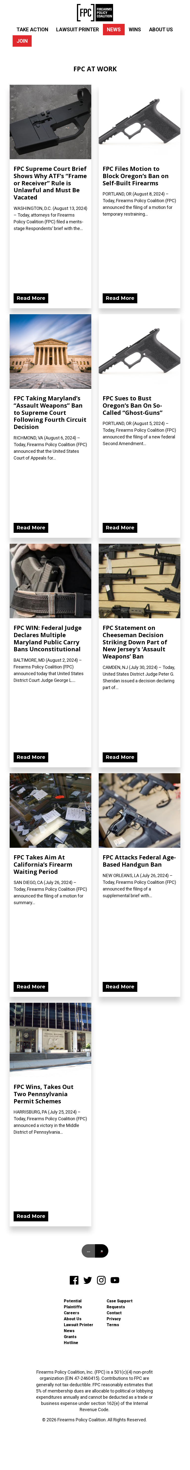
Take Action (32, 30)
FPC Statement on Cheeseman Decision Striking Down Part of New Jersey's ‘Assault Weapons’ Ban (135, 641)
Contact (114, 1313)
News (114, 30)
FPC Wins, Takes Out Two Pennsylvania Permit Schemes (43, 1094)
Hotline (71, 1342)
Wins (135, 30)
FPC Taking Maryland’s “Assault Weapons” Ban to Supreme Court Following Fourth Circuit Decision (50, 412)
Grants (70, 1336)
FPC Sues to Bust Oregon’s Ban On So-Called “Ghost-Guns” (133, 405)
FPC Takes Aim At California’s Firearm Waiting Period (43, 864)
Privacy (114, 1318)
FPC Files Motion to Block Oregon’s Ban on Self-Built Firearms (136, 175)
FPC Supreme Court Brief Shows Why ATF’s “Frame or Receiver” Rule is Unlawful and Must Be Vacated (50, 182)
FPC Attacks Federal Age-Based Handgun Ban (139, 860)
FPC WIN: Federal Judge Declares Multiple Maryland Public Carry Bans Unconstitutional (48, 638)
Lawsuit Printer (77, 30)
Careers (71, 1313)
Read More (31, 298)
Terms (113, 1324)
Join (22, 41)
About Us (161, 30)
